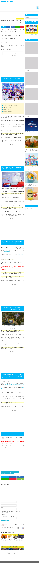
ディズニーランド (10, 473)
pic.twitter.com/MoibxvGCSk (18, 384)
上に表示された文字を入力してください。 (8, 516)
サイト (2, 507)
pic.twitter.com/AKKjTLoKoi (7, 251)
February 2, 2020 (20, 254)
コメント (2, 490)
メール (2, 503)
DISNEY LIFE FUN (7, 1)
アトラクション (4, 473)
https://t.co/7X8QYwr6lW (9, 384)
